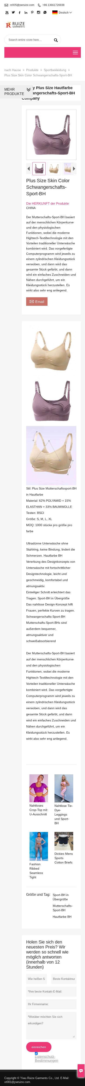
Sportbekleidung (55, 70)
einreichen (39, 1047)
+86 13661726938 (53, 5)
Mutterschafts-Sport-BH (63, 908)
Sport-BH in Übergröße (61, 897)
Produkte (32, 70)
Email (36, 301)
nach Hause (12, 70)
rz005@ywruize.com (22, 5)
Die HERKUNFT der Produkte (47, 203)
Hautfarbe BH (62, 916)
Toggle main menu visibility (75, 52)
